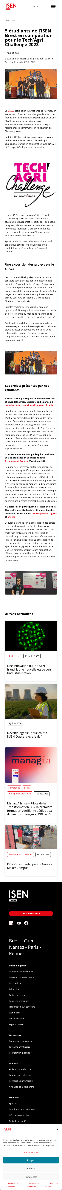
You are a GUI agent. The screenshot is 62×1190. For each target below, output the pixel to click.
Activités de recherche (20, 1069)
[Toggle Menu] (53, 6)
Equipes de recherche (20, 1075)
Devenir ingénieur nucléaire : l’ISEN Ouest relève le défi (27, 734)
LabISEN (13, 1063)
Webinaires (14, 1012)
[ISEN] (18, 901)
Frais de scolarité (17, 1121)
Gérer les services (30, 1152)
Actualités (11, 20)
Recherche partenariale (21, 1080)
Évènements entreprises (21, 1041)
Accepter (31, 1160)
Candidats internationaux (22, 1109)
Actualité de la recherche (21, 1086)
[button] (57, 1129)
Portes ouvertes (17, 995)
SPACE (11, 110)
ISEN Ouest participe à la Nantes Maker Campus (29, 866)
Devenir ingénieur (18, 965)
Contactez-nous (31, 913)
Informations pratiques (20, 1115)
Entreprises (15, 1035)
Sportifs (13, 1103)
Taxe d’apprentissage (19, 1046)
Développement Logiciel (44, 513)
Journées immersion (19, 1001)
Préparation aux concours (22, 1006)
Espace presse (16, 1024)
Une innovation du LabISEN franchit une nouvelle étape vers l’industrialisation (29, 669)
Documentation (17, 1018)
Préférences (31, 1176)
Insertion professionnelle (21, 977)
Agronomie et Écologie (16, 461)
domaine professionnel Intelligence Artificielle (29, 405)
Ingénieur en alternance (21, 971)
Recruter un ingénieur (20, 1052)
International (15, 983)
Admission (14, 989)
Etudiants (14, 1097)
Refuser (31, 1168)
